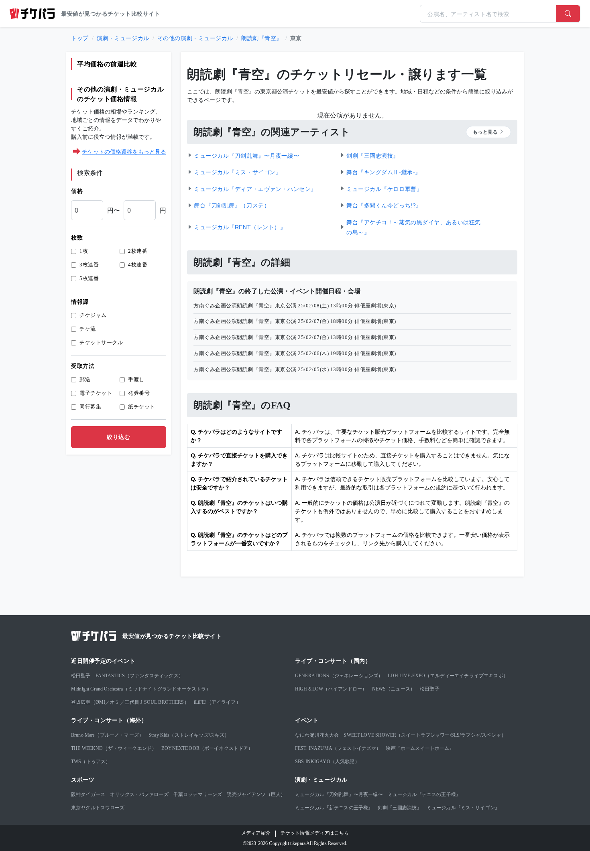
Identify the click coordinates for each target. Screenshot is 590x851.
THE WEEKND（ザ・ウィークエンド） (114, 748)
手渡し (136, 379)
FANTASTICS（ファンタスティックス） (139, 675)
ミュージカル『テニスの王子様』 (424, 794)
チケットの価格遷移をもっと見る (124, 151)
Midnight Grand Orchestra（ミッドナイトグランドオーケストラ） (141, 689)
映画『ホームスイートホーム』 (420, 748)
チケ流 (87, 329)
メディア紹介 (256, 833)
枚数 (77, 238)
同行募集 (90, 407)
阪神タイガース (88, 794)
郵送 (84, 379)
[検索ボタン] (568, 13)
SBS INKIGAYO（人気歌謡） (327, 761)
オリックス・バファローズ (139, 794)
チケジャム (93, 315)
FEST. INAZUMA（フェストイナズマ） (338, 748)
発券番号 (139, 393)
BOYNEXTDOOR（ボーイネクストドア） (207, 748)
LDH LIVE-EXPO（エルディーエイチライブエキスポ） (448, 675)
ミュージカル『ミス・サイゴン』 (463, 807)
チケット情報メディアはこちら (315, 833)
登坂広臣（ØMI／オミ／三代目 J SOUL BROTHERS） (130, 702)
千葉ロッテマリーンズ (197, 794)
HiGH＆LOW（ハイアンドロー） (331, 689)
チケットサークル (101, 342)
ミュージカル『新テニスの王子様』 (334, 807)
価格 (77, 191)
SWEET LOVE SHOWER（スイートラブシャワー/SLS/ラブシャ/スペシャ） (425, 735)
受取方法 (82, 366)
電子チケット (95, 393)
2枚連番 (137, 251)
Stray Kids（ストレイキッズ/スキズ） (189, 735)
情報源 (80, 302)
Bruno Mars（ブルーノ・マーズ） (107, 735)
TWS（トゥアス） (90, 761)
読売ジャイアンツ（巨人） (256, 794)
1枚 (83, 251)
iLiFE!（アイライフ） (217, 702)
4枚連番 (137, 265)
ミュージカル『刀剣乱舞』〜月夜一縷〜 (339, 794)
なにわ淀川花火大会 (317, 735)
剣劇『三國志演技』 (399, 807)
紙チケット (141, 407)
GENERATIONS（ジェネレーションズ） (339, 675)
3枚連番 (89, 265)
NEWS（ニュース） (393, 689)
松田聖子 (81, 675)
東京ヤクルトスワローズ (98, 807)
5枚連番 (89, 278)
